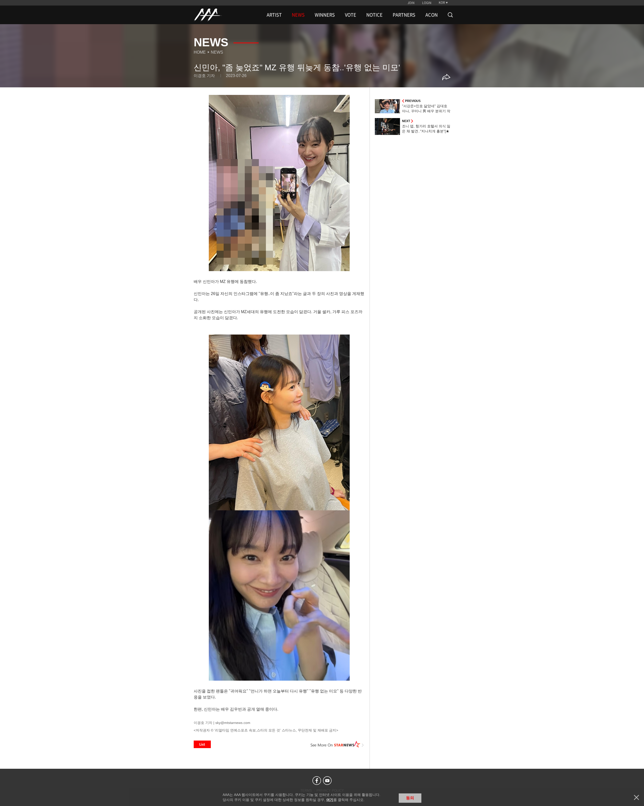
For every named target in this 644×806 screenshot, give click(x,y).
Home (200, 52)
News (217, 52)
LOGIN (426, 2)
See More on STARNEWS (337, 744)
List (202, 744)
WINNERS (325, 15)
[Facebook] (316, 780)
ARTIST (274, 15)
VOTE (350, 15)
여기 (329, 800)
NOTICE (374, 15)
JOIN (411, 2)
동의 (410, 798)
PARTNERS (404, 15)
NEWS (298, 15)
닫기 (636, 797)
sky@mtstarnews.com (232, 723)
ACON (431, 15)
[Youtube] (327, 780)
